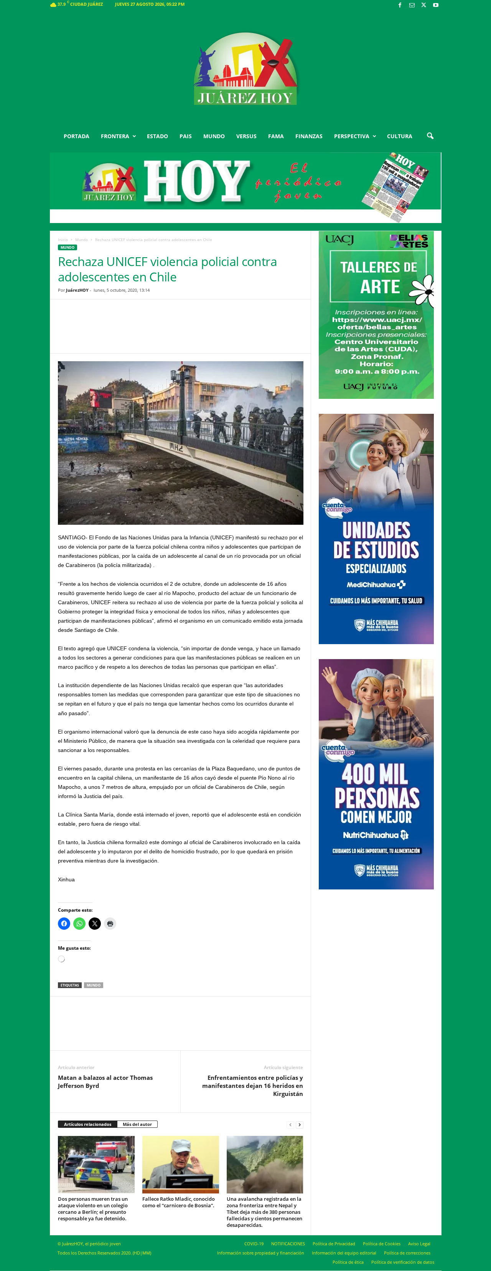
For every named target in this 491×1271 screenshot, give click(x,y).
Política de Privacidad (334, 1243)
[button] (430, 136)
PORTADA (76, 136)
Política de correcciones (407, 1253)
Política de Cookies (381, 1243)
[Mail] (412, 5)
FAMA (276, 136)
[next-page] (299, 1125)
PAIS (186, 136)
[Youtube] (435, 5)
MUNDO (214, 136)
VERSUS (246, 136)
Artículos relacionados (87, 1124)
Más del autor (137, 1124)
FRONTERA (115, 136)
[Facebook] (400, 5)
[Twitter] (423, 5)
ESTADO (157, 136)
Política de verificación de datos (402, 1262)
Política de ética (348, 1262)
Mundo (81, 239)
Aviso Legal (419, 1243)
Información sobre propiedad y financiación (260, 1253)
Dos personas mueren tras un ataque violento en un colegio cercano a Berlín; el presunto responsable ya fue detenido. (93, 1208)
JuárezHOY (77, 290)
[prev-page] (290, 1125)
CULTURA (399, 136)
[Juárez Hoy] (246, 68)
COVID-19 (254, 1243)
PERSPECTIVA (351, 136)
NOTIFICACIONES (288, 1243)
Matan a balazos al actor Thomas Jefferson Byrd (105, 1081)
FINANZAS (309, 136)
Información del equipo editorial (344, 1253)
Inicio (63, 239)
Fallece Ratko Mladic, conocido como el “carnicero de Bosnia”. (178, 1202)
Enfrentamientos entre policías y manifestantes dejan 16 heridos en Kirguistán (252, 1085)
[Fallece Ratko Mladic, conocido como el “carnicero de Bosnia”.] (180, 1164)
